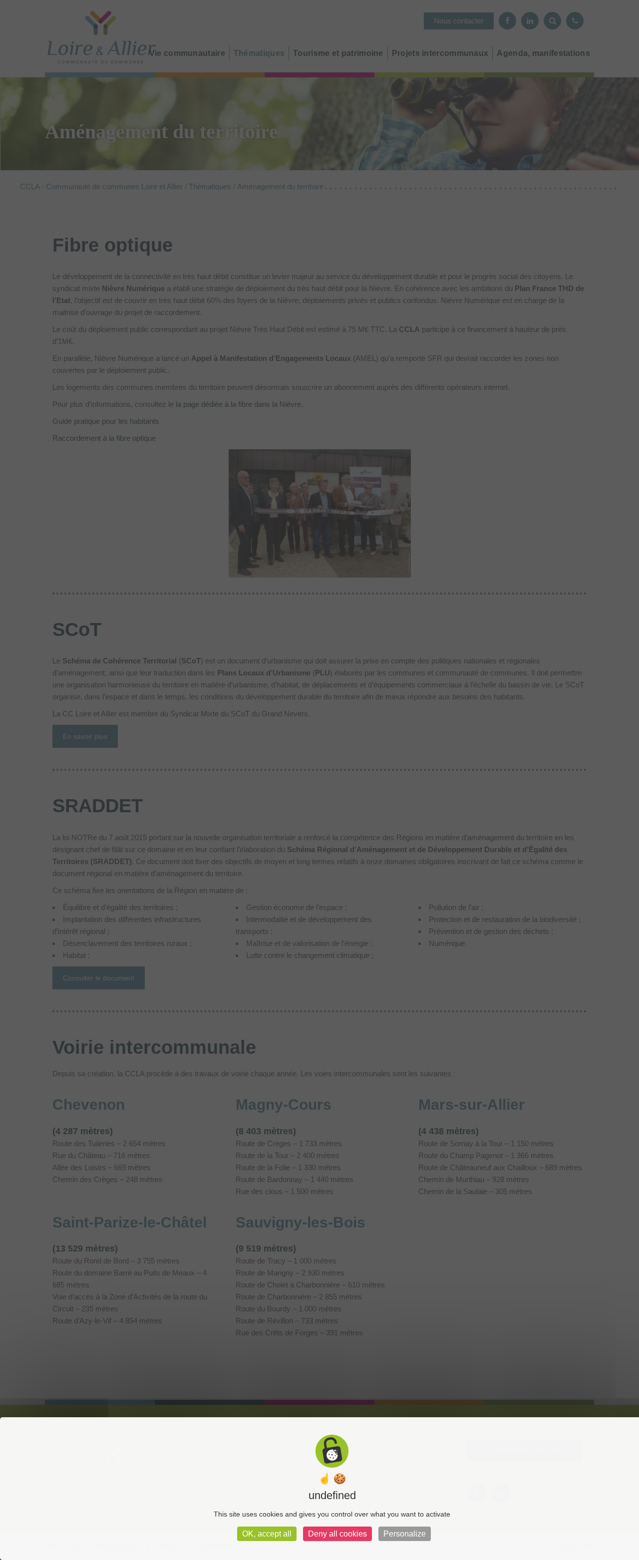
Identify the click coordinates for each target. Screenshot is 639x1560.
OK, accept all (267, 1534)
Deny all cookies (337, 1534)
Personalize (404, 1534)
